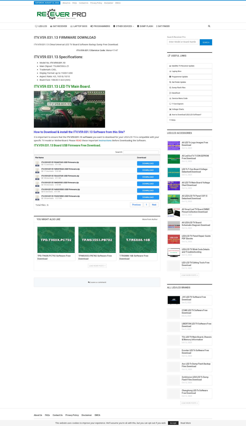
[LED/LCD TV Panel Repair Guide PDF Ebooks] (174, 239)
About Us (66, 3)
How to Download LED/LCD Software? (186, 115)
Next (154, 205)
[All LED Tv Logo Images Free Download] (174, 145)
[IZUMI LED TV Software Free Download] (174, 313)
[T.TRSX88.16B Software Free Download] (138, 240)
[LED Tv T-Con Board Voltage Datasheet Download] (174, 172)
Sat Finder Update (179, 82)
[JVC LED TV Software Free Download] (174, 300)
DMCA (117, 3)
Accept (173, 423)
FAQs (74, 3)
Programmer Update (180, 77)
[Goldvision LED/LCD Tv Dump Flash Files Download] (174, 380)
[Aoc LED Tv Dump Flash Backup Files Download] (174, 367)
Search (206, 42)
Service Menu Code (179, 98)
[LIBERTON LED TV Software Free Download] (174, 327)
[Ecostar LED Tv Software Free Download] (174, 353)
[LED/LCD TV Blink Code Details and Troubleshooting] (174, 252)
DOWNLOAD (148, 163)
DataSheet (176, 93)
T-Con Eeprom (178, 104)
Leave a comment (98, 282)
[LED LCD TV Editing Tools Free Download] (174, 265)
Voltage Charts (178, 109)
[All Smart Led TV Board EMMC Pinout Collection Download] (174, 212)
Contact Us (83, 3)
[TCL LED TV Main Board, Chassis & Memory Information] (174, 340)
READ (79, 140)
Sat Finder (164, 26)
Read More (186, 423)
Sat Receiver (60, 26)
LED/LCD (42, 26)
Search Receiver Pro (176, 37)
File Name (39, 158)
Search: (118, 152)
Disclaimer (108, 3)
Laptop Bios (80, 26)
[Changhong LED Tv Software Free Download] (174, 393)
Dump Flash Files (178, 88)
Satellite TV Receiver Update (183, 66)
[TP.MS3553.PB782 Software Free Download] (97, 240)
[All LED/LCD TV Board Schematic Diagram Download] (174, 225)
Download (141, 158)
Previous (136, 205)
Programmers (102, 26)
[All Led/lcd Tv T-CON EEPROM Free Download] (174, 159)
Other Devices (124, 26)
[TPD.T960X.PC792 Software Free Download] (56, 240)
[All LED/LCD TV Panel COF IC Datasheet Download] (174, 199)
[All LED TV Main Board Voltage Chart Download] (174, 185)
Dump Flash (146, 26)
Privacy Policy (96, 3)
